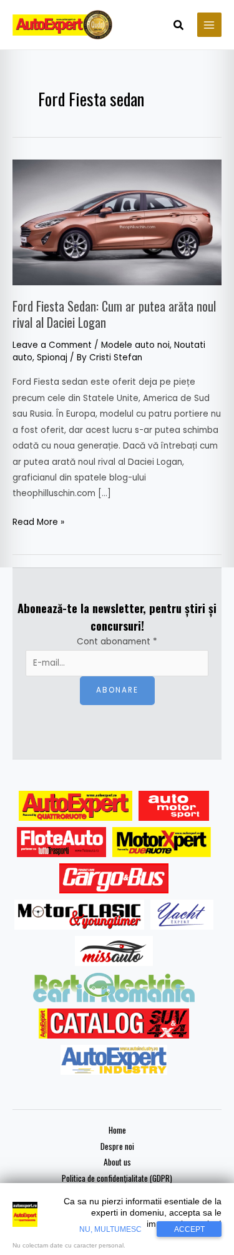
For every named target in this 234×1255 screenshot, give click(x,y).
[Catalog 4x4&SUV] (114, 1024)
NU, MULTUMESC (110, 1229)
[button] (179, 26)
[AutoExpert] (75, 806)
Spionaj (52, 357)
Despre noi (117, 1146)
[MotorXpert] (161, 842)
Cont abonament (117, 642)
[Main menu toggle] (209, 25)
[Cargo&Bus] (113, 878)
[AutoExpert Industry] (114, 1060)
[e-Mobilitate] (113, 987)
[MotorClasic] (79, 915)
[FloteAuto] (61, 842)
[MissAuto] (114, 951)
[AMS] (174, 806)
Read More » (38, 521)
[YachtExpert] (181, 915)
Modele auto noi (135, 345)
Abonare (117, 690)
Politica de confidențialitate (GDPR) (117, 1178)
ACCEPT (189, 1229)
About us (117, 1162)
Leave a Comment (52, 345)
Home (117, 1130)
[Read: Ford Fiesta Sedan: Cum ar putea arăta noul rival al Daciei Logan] (117, 222)
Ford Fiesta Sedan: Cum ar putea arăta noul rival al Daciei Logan (114, 314)
